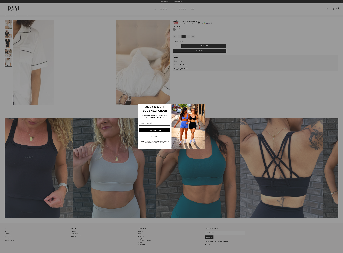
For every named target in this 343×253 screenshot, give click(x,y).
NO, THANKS (154, 136)
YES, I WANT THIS (155, 130)
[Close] (203, 106)
